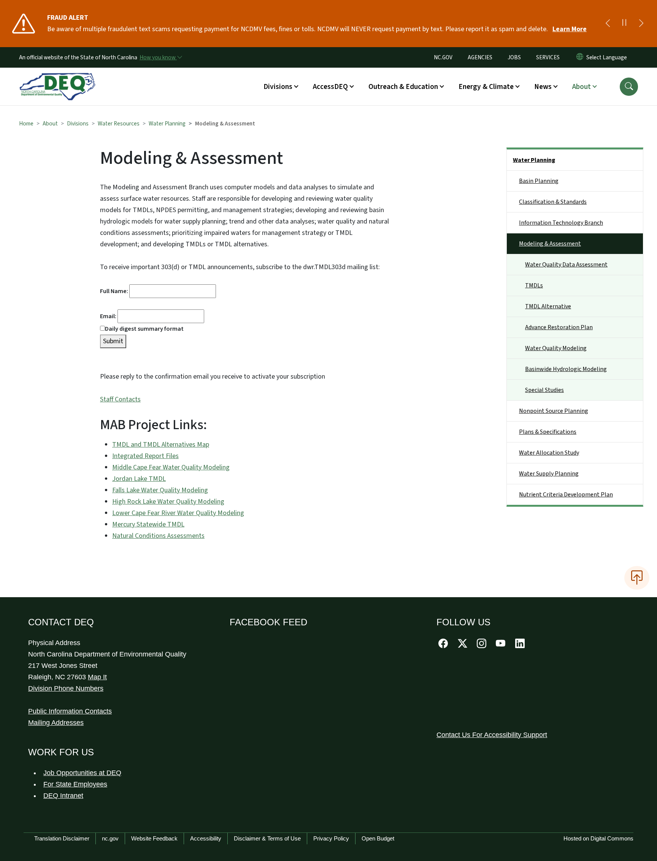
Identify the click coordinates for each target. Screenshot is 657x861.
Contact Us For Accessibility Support (491, 735)
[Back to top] (636, 578)
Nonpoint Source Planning (553, 411)
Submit (113, 341)
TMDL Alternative (548, 306)
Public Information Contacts (70, 711)
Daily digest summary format (144, 329)
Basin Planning (539, 181)
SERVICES (548, 57)
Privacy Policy (331, 838)
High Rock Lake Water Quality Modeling (168, 501)
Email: (108, 316)
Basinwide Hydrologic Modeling (566, 369)
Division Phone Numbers (65, 688)
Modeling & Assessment (550, 243)
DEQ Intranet (63, 795)
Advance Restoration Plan (559, 327)
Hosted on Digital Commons (598, 838)
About (50, 123)
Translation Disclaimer (61, 838)
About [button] (581, 86)
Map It (97, 677)
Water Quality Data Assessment (566, 264)
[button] (629, 87)
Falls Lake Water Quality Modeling (160, 490)
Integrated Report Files (145, 456)
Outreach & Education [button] (403, 86)
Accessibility (205, 838)
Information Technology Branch (561, 223)
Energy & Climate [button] (486, 86)
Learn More (569, 29)
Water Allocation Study (549, 453)
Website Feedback (154, 838)
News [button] (543, 86)
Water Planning (167, 123)
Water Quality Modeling (556, 348)
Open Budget (378, 838)
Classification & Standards (553, 202)
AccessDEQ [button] (330, 86)
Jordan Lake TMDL (139, 479)
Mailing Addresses (56, 722)
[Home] (57, 78)
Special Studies (544, 390)
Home (26, 123)
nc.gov (110, 838)
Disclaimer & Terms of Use (267, 838)
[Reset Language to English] (579, 57)
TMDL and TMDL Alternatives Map (160, 444)
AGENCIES (480, 57)
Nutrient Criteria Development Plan (566, 494)
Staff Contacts (120, 399)
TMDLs (534, 285)
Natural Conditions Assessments (158, 536)
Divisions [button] (277, 86)
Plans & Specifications (547, 432)
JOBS (514, 57)
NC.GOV (443, 57)
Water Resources (119, 123)
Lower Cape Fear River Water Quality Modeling (178, 513)
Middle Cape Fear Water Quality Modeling (171, 467)
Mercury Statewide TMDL (148, 524)
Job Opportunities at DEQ (82, 773)
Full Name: (114, 291)
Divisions (78, 123)
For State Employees (75, 784)
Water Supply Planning (549, 473)
